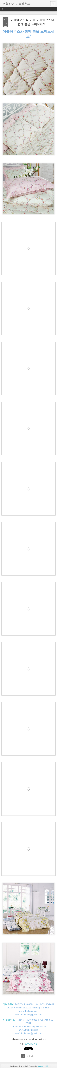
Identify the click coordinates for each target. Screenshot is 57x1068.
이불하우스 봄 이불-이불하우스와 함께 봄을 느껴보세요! (32, 22)
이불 (35, 1043)
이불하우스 (8, 1004)
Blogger (40, 1066)
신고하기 (47, 1066)
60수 (27, 1043)
